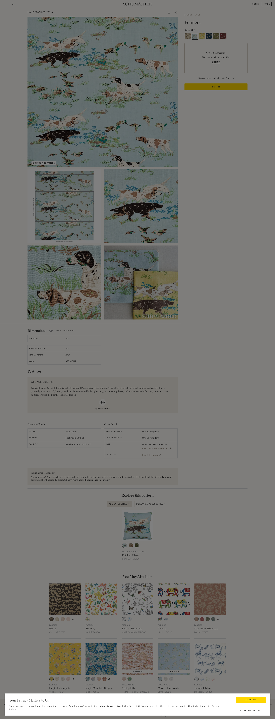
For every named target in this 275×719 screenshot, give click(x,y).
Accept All (250, 700)
